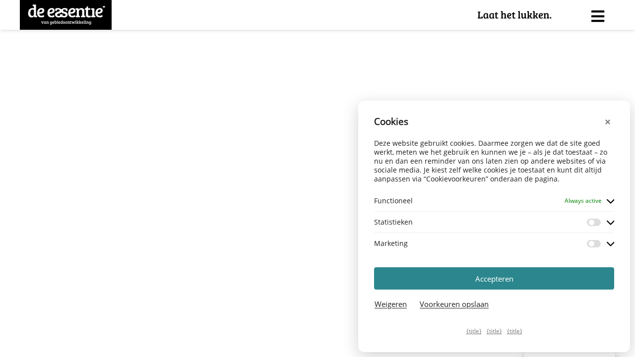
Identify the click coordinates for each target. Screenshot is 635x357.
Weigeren (391, 304)
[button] (609, 122)
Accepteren (494, 279)
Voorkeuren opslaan (454, 304)
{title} (474, 331)
